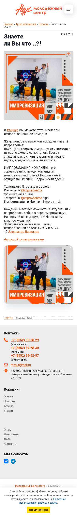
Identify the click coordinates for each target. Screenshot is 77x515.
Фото (7, 439)
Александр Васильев (23, 232)
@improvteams (31, 190)
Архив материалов (26, 24)
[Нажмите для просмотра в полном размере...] (38, 119)
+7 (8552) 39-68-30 (25, 348)
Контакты (10, 443)
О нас (7, 429)
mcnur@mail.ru (21, 365)
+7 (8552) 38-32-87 (25, 355)
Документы (11, 434)
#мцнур (12, 130)
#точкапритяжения (30, 239)
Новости (43, 24)
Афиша (8, 406)
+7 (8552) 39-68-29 (25, 340)
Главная (8, 24)
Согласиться (38, 510)
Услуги (8, 410)
